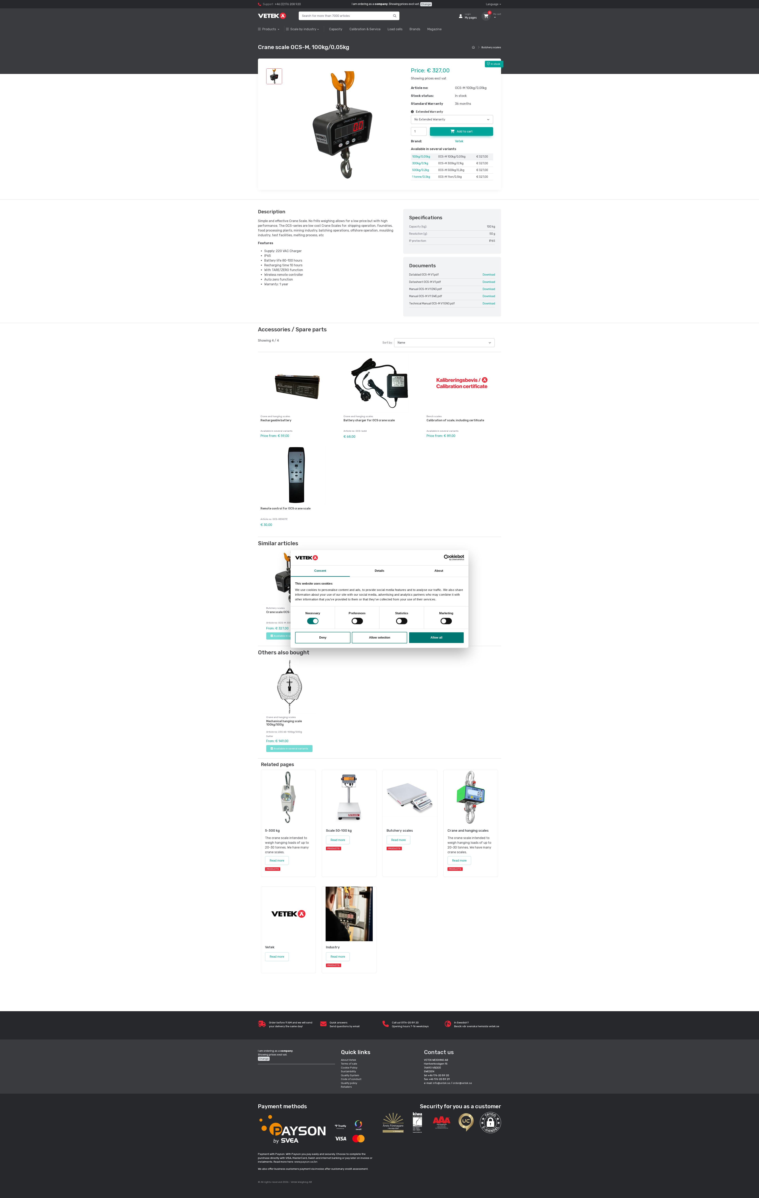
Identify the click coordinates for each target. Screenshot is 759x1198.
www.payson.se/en (305, 1161)
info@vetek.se (441, 1083)
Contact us (439, 1052)
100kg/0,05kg (421, 156)
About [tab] (438, 570)
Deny (322, 637)
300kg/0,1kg (420, 163)
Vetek (459, 141)
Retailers (346, 1086)
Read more (277, 860)
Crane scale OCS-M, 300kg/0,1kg (289, 612)
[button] (490, 1122)
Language (492, 4)
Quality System (350, 1075)
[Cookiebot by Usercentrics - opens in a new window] (447, 558)
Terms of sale (349, 1063)
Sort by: (387, 342)
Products (269, 29)
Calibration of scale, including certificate (455, 420)
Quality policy (349, 1083)
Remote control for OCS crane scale (286, 508)
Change (426, 4)
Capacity (335, 29)
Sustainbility (349, 1071)
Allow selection (379, 637)
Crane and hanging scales (275, 416)
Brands (415, 29)
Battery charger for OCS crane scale (369, 420)
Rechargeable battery (276, 420)
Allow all (436, 637)
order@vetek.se (462, 1083)
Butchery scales (491, 47)
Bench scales (434, 416)
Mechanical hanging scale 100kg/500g (284, 723)
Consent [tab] (320, 570)
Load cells (395, 29)
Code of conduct (351, 1079)
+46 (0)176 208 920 (288, 4)
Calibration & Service (364, 29)
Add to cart (464, 131)
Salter (269, 736)
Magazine (434, 29)
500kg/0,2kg (420, 170)
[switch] (357, 621)
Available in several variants (291, 635)
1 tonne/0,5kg (421, 177)
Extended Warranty (429, 111)
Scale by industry (303, 29)
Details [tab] (379, 570)
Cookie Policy (349, 1067)
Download (489, 274)
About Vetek (348, 1059)
